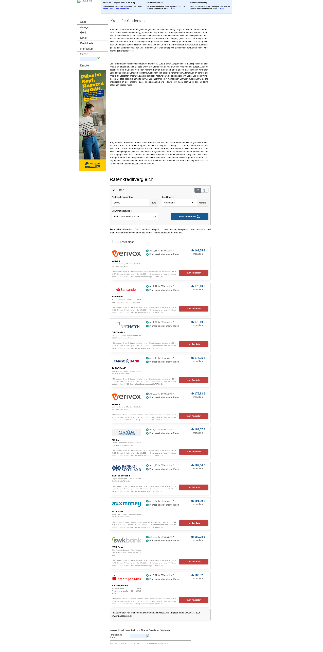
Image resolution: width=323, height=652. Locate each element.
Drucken (85, 65)
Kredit (105, 9)
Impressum (86, 48)
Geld (111, 9)
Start (83, 21)
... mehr (172, 9)
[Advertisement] (159, 57)
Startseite (113, 643)
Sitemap (123, 643)
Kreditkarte (124, 9)
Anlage (116, 9)
